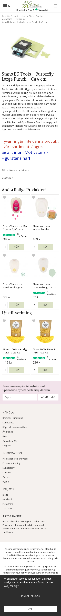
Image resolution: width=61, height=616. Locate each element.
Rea (5, 436)
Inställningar (30, 595)
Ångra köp (8, 431)
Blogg (5, 494)
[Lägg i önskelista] (4, 197)
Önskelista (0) (9, 440)
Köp (16, 246)
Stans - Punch (35, 16)
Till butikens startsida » (15, 170)
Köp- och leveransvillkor (15, 427)
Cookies (7, 472)
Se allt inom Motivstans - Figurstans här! (25, 155)
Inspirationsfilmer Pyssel (15, 458)
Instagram (8, 503)
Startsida (6, 16)
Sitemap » (7, 177)
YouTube (7, 508)
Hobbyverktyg (19, 16)
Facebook (8, 499)
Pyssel (6, 481)
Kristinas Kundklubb (13, 417)
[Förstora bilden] (30, 48)
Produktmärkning (11, 463)
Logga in (7, 445)
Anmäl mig (48, 397)
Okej (30, 608)
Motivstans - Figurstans (13, 19)
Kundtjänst (8, 422)
